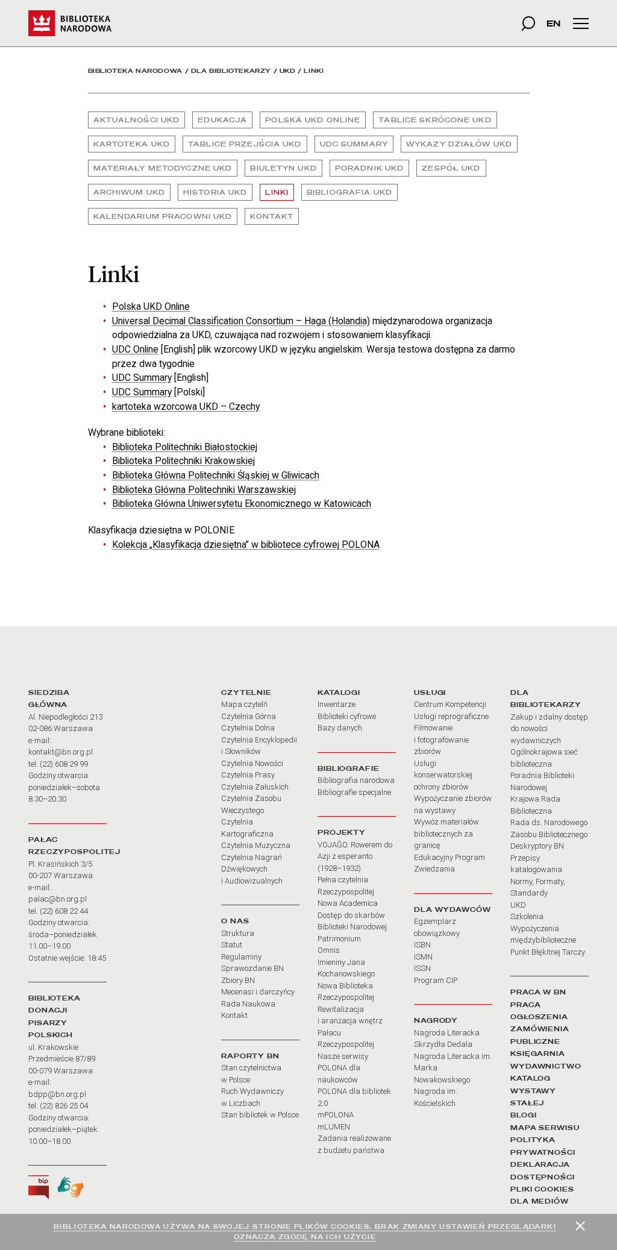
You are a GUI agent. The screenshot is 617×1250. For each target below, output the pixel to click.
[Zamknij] (580, 1226)
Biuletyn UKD (283, 168)
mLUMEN (334, 1126)
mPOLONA (336, 1114)
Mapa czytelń (244, 704)
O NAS (235, 921)
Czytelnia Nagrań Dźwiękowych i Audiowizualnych (252, 869)
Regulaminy (241, 956)
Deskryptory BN (537, 845)
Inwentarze (336, 704)
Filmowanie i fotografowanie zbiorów (441, 739)
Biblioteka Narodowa (135, 70)
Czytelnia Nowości (252, 763)
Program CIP (435, 980)
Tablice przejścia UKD (245, 144)
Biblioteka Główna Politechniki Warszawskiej (204, 489)
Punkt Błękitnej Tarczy (547, 951)
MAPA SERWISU (545, 1127)
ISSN (422, 968)
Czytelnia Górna (248, 716)
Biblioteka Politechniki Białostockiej (184, 447)
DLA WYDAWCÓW (452, 909)
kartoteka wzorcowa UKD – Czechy (186, 406)
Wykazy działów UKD (459, 144)
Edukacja (222, 120)
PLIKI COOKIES (542, 1189)
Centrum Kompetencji (450, 704)
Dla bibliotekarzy (231, 70)
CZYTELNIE (246, 692)
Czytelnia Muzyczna (255, 845)
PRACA (525, 1005)
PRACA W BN (538, 992)
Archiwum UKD (129, 192)
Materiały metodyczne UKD (163, 168)
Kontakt (271, 216)
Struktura (237, 933)
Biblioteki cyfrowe (347, 716)
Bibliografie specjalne (354, 792)
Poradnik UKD (369, 168)
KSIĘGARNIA (537, 1053)
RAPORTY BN (250, 1056)
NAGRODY (436, 1020)
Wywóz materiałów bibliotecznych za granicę (446, 833)
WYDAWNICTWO (545, 1066)
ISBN (422, 944)
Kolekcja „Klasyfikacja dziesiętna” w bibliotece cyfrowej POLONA (246, 544)
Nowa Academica (348, 903)
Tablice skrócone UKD (434, 120)
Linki (277, 192)
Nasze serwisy (343, 1056)
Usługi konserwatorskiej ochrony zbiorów (443, 775)
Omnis (329, 950)
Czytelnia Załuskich (255, 786)
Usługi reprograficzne (451, 716)
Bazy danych (340, 727)
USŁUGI (430, 692)
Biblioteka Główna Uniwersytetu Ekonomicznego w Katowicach (241, 503)
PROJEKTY (342, 832)
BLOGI (523, 1115)
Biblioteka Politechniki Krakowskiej (183, 460)
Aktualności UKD (136, 120)
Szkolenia (526, 916)
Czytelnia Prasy (248, 774)
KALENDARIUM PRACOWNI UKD (163, 216)
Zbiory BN (238, 980)
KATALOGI (339, 692)
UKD (288, 70)
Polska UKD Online (312, 120)
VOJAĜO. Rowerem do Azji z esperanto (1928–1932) (355, 856)
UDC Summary (354, 144)
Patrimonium (339, 938)
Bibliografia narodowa (356, 780)
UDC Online (135, 349)
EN (553, 23)
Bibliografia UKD (349, 192)
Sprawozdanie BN (252, 968)
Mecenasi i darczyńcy (258, 991)
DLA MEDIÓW (539, 1201)
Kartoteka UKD (132, 144)
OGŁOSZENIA (539, 1017)
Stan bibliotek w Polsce (260, 1114)
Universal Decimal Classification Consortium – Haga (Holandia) (241, 321)
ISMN (423, 956)
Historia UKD (215, 192)
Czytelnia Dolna (248, 727)
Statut (231, 944)
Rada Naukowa (248, 1003)
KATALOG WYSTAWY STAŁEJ (533, 1090)
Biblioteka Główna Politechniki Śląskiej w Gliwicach (215, 475)
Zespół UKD (451, 168)
